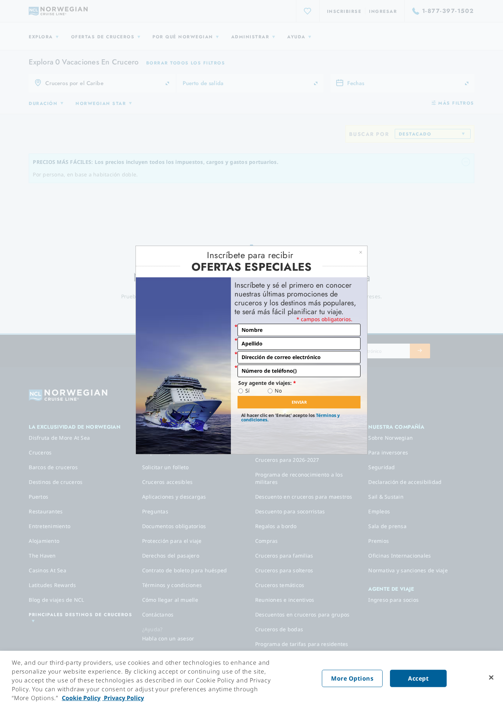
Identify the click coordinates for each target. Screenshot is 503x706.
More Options (352, 678)
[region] (251, 678)
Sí (247, 391)
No (278, 391)
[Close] (491, 678)
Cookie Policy (81, 698)
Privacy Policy (123, 698)
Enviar (299, 402)
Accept (418, 678)
